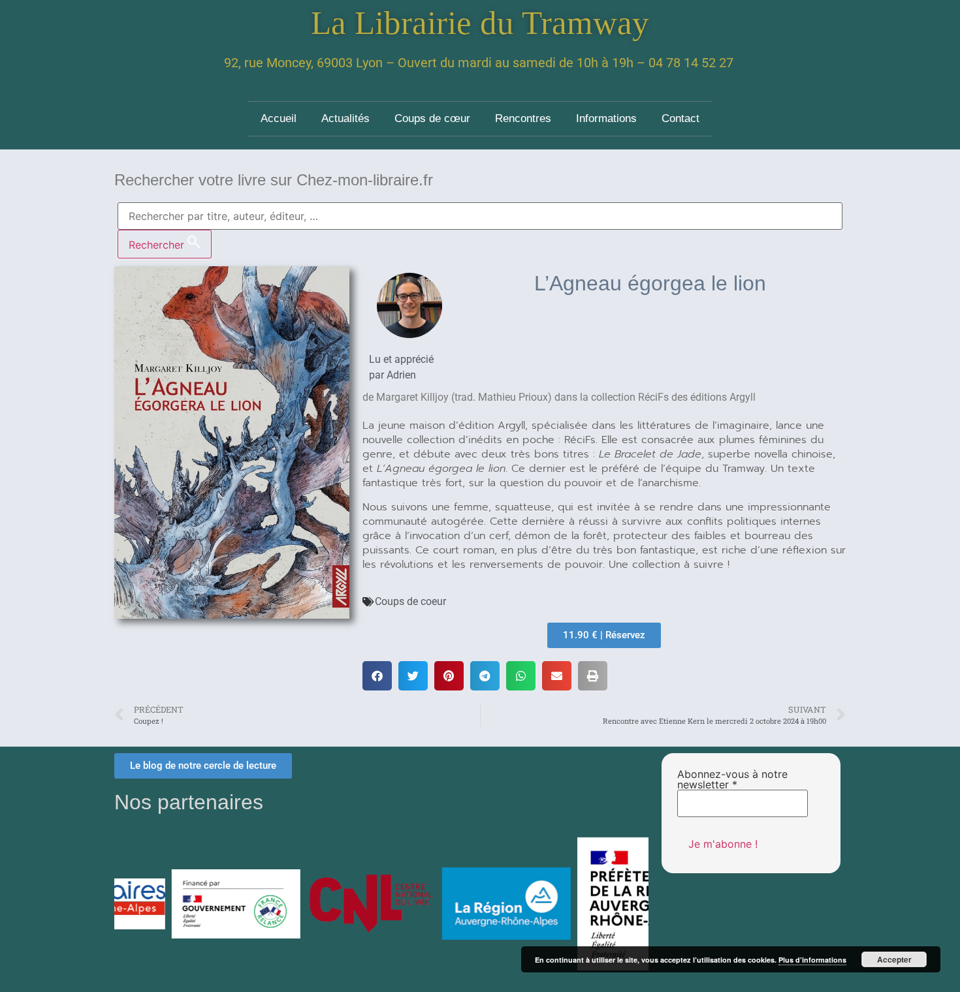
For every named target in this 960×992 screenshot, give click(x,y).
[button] (377, 675)
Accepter (894, 959)
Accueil (278, 118)
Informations (606, 118)
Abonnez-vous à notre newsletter (732, 779)
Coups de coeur (410, 601)
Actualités (345, 118)
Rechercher (158, 244)
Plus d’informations (812, 960)
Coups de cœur (432, 118)
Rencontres (523, 118)
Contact (680, 118)
